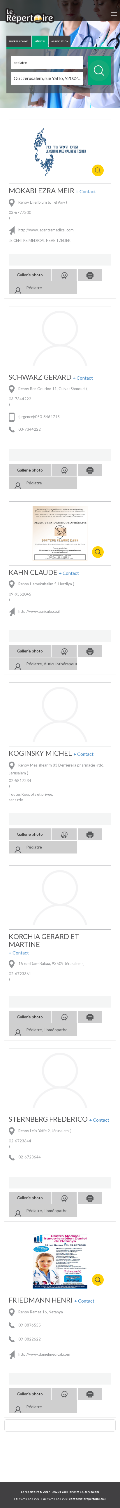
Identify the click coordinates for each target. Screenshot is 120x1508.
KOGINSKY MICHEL (40, 753)
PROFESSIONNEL (19, 41)
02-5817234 (20, 780)
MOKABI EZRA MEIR (41, 190)
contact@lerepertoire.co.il (87, 1498)
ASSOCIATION (59, 41)
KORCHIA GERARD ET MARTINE (44, 940)
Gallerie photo (30, 274)
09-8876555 (29, 1325)
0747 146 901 (57, 1498)
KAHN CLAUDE (33, 572)
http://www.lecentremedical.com (45, 230)
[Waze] (64, 275)
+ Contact (86, 191)
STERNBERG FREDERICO (48, 1119)
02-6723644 (20, 1141)
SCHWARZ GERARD (40, 377)
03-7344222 (20, 399)
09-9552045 (20, 594)
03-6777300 (20, 212)
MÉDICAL (40, 41)
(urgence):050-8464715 (38, 416)
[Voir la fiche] (18, 289)
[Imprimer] (90, 275)
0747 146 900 (29, 1498)
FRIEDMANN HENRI (41, 1300)
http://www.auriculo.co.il (38, 611)
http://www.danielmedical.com (43, 1354)
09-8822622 (29, 1339)
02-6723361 (20, 973)
